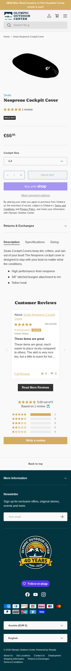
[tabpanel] (35, 267)
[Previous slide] (6, 350)
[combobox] (35, 25)
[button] (13, 109)
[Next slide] (64, 350)
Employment (54, 655)
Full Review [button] (22, 373)
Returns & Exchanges (38, 659)
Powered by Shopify (46, 650)
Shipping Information (14, 659)
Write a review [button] (35, 440)
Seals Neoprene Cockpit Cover (28, 36)
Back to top (35, 463)
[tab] (12, 242)
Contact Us (39, 655)
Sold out (47, 175)
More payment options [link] (35, 195)
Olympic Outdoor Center (23, 650)
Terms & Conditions (13, 662)
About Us (8, 655)
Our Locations (23, 655)
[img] (23, 324)
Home (7, 36)
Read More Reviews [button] (35, 387)
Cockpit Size (11, 152)
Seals (7, 95)
